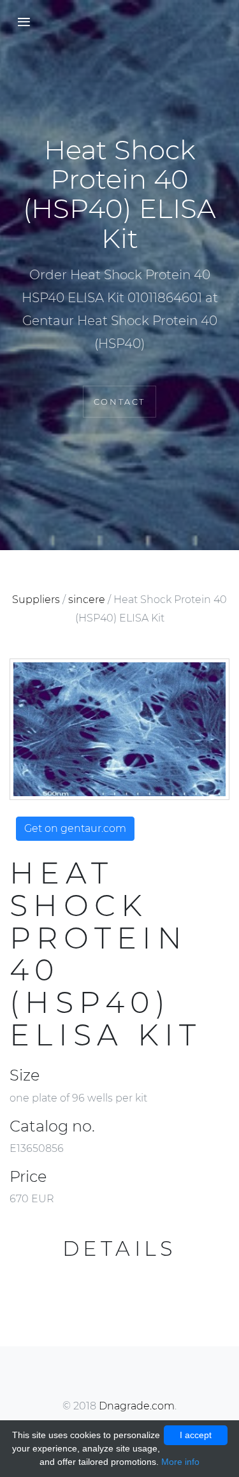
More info (180, 1462)
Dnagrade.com (137, 1406)
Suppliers (36, 599)
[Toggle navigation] (20, 22)
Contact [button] (119, 402)
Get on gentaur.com (75, 828)
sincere (86, 599)
